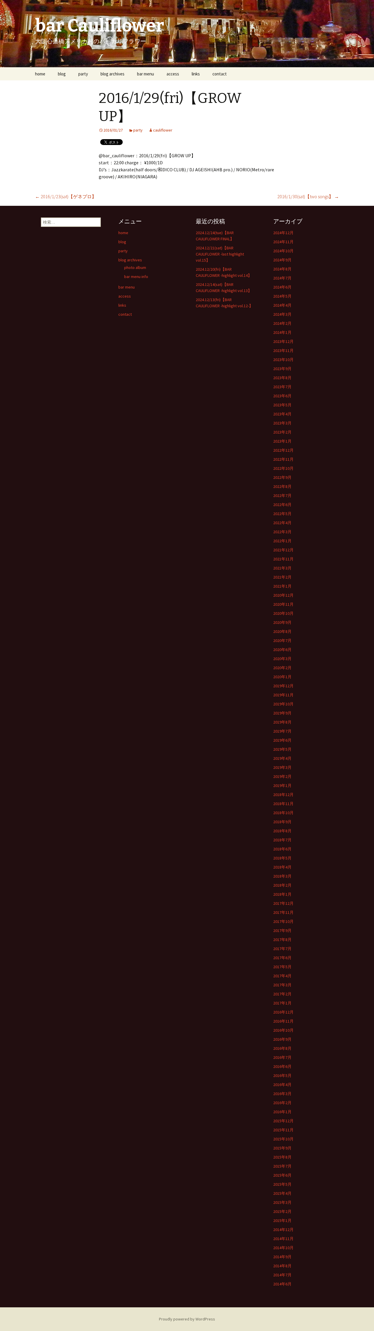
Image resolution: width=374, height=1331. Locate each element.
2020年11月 (283, 604)
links (196, 74)
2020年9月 (282, 622)
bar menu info (136, 276)
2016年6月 (282, 1066)
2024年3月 (282, 314)
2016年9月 (282, 1039)
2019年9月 (282, 713)
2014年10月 (283, 1247)
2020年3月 (282, 658)
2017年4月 (282, 975)
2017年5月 (282, 966)
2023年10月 (283, 359)
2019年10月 (283, 704)
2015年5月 (282, 1184)
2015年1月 (282, 1220)
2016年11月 (283, 1021)
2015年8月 (282, 1157)
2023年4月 (282, 414)
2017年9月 (282, 930)
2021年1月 (282, 586)
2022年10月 (283, 468)
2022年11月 (283, 459)
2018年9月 (282, 821)
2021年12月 (283, 550)
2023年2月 (282, 432)
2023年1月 (282, 441)
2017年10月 (283, 921)
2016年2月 (282, 1102)
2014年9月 (282, 1256)
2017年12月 (283, 903)
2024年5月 (282, 296)
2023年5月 (282, 405)
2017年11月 (283, 912)
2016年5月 (282, 1075)
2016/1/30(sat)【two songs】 (308, 196)
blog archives (112, 74)
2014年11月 (283, 1238)
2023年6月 (282, 395)
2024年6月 (282, 287)
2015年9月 (282, 1148)
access (173, 74)
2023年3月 (282, 423)
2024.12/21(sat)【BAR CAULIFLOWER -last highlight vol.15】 (220, 254)
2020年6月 (282, 649)
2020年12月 (283, 595)
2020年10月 (283, 613)
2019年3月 (282, 767)
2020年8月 (282, 631)
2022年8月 (282, 486)
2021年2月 (282, 577)
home (40, 74)
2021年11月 (283, 559)
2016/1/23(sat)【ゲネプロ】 (65, 196)
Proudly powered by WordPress (187, 1319)
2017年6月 (282, 957)
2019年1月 (282, 785)
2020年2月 (282, 667)
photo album (135, 267)
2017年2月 (282, 994)
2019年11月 (283, 695)
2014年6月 (282, 1284)
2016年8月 (282, 1048)
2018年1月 (282, 894)
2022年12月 (283, 450)
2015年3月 (282, 1202)
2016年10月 (283, 1030)
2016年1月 (282, 1111)
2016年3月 (282, 1093)
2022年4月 (282, 522)
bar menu (145, 74)
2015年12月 (283, 1120)
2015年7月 (282, 1166)
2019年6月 (282, 740)
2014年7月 (282, 1275)
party (83, 74)
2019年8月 (282, 722)
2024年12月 (283, 232)
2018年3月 (282, 876)
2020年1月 (282, 676)
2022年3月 (282, 531)
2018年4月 (282, 867)
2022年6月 (282, 504)
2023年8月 (282, 377)
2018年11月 (283, 803)
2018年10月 (283, 812)
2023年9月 (282, 368)
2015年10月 (283, 1139)
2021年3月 (282, 568)
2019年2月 (282, 776)
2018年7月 (282, 840)
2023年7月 (282, 386)
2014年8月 (282, 1265)
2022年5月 (282, 513)
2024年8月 (282, 269)
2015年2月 (282, 1211)
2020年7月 (282, 640)
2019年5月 (282, 749)
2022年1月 (282, 540)
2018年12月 (283, 794)
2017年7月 (282, 948)
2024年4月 (282, 305)
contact (219, 74)
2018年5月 (282, 858)
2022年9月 (282, 477)
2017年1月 (282, 1003)
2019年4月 (282, 758)
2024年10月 (283, 250)
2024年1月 (282, 332)
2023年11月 (283, 350)
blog (62, 74)
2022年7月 (282, 495)
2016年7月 (282, 1057)
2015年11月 (283, 1130)
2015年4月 (282, 1193)
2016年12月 (283, 1012)
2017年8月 (282, 939)
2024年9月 (282, 260)
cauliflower (162, 130)
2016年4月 (282, 1084)
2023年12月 (283, 341)
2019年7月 (282, 731)
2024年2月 (282, 323)
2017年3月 (282, 985)
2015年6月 (282, 1175)
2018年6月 (282, 849)
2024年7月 (282, 278)
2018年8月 (282, 830)
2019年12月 (283, 685)
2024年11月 (283, 241)
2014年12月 (283, 1229)
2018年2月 (282, 885)
